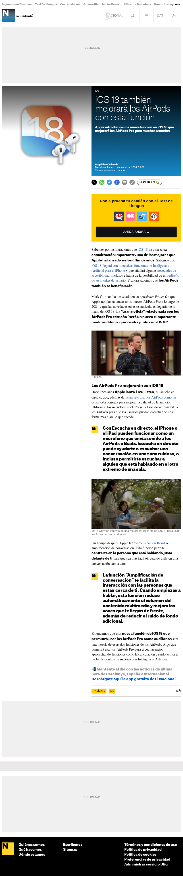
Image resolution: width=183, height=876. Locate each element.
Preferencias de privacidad (147, 859)
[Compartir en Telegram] (109, 182)
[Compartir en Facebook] (117, 182)
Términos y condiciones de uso (150, 844)
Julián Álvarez (111, 4)
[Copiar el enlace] (132, 182)
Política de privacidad (143, 849)
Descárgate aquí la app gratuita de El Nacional (134, 679)
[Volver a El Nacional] (114, 15)
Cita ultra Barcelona (137, 4)
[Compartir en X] (94, 182)
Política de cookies (140, 854)
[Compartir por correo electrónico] (124, 182)
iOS (112, 691)
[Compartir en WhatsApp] (101, 182)
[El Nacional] (8, 848)
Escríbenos (72, 844)
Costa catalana (70, 4)
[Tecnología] (8, 15)
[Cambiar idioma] (160, 15)
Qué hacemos (30, 849)
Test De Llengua (46, 4)
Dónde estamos (32, 854)
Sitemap (70, 849)
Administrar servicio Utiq (146, 864)
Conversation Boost (151, 543)
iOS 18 (143, 249)
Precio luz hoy (164, 4)
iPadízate (99, 691)
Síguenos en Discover (17, 4)
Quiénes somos (32, 844)
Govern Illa (90, 4)
